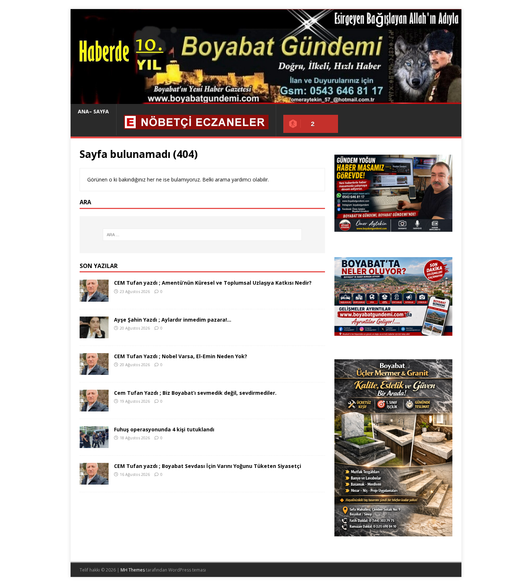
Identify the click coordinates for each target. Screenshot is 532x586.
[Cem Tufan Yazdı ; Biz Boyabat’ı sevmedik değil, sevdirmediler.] (94, 406)
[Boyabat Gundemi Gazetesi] (266, 99)
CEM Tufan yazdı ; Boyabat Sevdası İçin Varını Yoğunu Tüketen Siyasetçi (207, 465)
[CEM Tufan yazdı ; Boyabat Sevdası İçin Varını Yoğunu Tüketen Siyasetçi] (94, 480)
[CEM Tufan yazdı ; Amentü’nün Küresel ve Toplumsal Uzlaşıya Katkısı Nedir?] (94, 297)
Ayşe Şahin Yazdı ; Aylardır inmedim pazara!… (172, 319)
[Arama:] (202, 235)
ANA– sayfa (93, 111)
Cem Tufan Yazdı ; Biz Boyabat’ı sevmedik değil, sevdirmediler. (195, 392)
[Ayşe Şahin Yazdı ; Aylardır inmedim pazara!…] (94, 333)
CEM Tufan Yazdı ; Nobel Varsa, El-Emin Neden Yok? (180, 356)
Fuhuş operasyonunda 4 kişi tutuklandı (164, 429)
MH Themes (133, 570)
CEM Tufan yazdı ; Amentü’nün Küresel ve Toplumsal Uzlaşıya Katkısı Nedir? (213, 282)
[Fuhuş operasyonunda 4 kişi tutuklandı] (94, 443)
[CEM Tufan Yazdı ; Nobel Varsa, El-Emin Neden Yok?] (94, 370)
